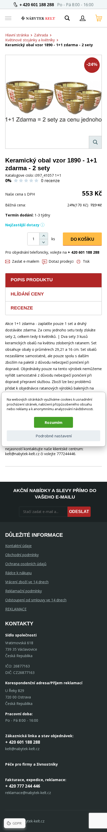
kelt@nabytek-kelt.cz (22, 748)
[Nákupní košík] (98, 18)
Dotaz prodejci (61, 261)
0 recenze (50, 180)
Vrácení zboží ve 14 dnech (27, 581)
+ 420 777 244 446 (22, 786)
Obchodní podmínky (22, 554)
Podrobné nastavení (54, 435)
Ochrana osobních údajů (25, 563)
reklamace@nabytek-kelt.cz (28, 792)
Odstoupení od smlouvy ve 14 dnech (35, 599)
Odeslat (79, 511)
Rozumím (53, 422)
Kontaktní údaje (18, 545)
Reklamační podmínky (23, 590)
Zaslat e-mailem (25, 261)
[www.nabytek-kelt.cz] (38, 18)
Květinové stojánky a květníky (30, 39)
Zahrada (41, 35)
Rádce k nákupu (18, 572)
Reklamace (15, 608)
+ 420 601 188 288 (36, 5)
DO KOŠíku (82, 239)
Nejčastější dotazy (22, 224)
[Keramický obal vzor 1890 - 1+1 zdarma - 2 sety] (53, 102)
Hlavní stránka (17, 35)
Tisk (86, 261)
